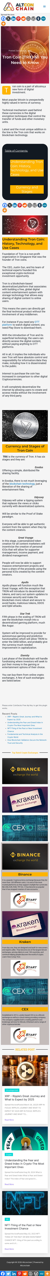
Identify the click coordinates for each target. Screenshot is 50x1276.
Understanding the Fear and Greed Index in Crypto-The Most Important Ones (24, 1164)
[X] (8, 18)
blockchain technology (22, 483)
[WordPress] (33, 18)
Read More (9, 1120)
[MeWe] (43, 18)
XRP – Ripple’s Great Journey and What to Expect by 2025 (25, 1098)
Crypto (9, 1154)
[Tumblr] (38, 18)
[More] (3, 23)
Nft (7, 1219)
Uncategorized (12, 1090)
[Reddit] (23, 18)
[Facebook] (3, 18)
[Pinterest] (18, 18)
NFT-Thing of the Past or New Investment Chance (23, 1227)
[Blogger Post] (28, 18)
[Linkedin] (13, 18)
